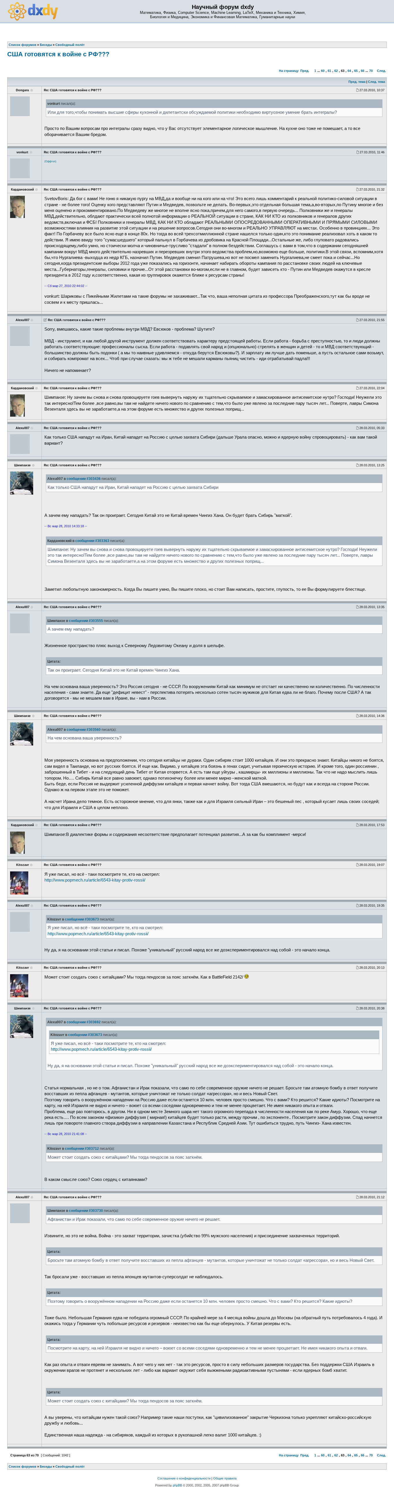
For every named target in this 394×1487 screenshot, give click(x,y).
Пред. (304, 70)
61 (329, 70)
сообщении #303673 (82, 919)
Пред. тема (356, 81)
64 (349, 70)
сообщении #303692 (84, 1022)
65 (356, 70)
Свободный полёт (70, 1466)
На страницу (289, 70)
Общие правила (225, 1478)
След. (381, 70)
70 (371, 70)
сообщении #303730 (86, 1211)
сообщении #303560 (84, 730)
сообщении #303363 (92, 541)
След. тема (376, 81)
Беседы (46, 1466)
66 (362, 70)
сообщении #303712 (82, 1149)
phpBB (177, 1485)
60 (322, 70)
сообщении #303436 (84, 479)
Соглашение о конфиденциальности (184, 1478)
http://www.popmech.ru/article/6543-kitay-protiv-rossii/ (94, 880)
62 (336, 70)
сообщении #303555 (86, 621)
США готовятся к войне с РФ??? (58, 54)
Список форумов (22, 1466)
